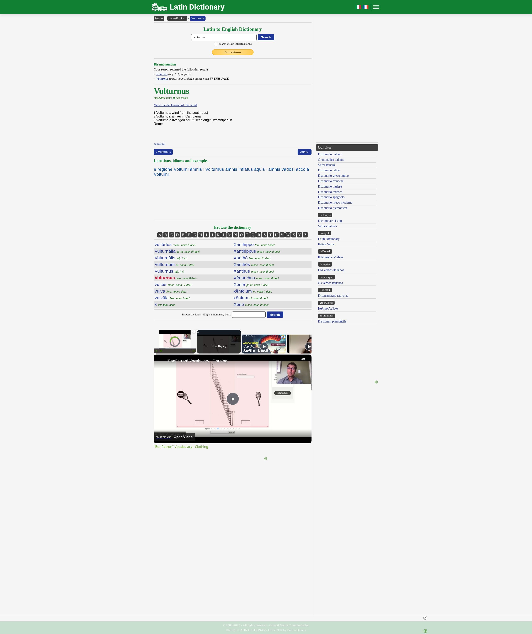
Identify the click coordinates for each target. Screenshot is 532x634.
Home (159, 18)
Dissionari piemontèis (332, 321)
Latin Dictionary (329, 239)
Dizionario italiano (330, 154)
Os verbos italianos (330, 283)
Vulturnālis (171, 257)
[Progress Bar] (175, 348)
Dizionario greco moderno (335, 202)
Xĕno (251, 304)
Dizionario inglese (330, 186)
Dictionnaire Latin (330, 220)
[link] (160, 361)
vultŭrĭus (175, 244)
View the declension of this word (175, 105)
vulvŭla (172, 297)
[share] (303, 359)
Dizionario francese (331, 181)
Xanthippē (254, 244)
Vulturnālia (177, 251)
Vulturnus (197, 18)
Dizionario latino (329, 170)
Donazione (232, 52)
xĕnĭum (251, 297)
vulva (171, 291)
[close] (425, 618)
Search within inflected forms (235, 43)
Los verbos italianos (331, 270)
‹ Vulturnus (163, 152)
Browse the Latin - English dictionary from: (206, 314)
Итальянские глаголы (333, 295)
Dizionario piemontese (332, 208)
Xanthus (254, 271)
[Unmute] (161, 351)
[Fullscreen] (193, 351)
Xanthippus (257, 251)
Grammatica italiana (331, 159)
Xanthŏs (254, 264)
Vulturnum (175, 264)
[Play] (156, 351)
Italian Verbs (326, 244)
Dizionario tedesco (330, 192)
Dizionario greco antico (333, 175)
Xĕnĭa (251, 284)
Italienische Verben (330, 257)
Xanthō (252, 257)
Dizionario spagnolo (331, 197)
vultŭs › (304, 152)
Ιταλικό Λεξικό (328, 308)
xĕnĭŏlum (253, 291)
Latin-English (177, 18)
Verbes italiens (327, 226)
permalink (159, 143)
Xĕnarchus (257, 277)
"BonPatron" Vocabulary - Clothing (197, 360)
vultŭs (173, 284)
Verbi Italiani (326, 165)
